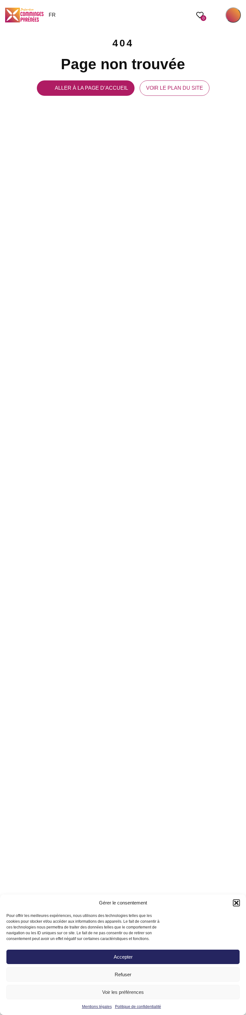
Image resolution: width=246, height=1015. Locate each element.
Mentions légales (97, 1006)
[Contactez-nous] (237, 536)
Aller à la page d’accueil (91, 88)
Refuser (123, 974)
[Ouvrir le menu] (233, 15)
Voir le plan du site (174, 88)
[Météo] (237, 507)
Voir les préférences (123, 992)
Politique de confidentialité (138, 1006)
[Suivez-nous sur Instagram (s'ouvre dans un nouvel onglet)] (237, 493)
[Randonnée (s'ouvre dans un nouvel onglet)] (237, 522)
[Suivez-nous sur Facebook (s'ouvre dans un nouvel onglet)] (237, 479)
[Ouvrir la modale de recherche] (215, 15)
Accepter (123, 957)
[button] (236, 903)
